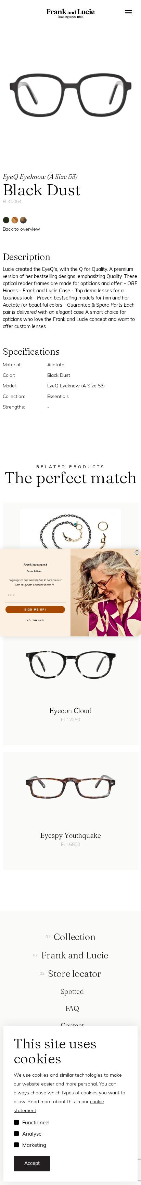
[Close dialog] (137, 553)
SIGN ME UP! (35, 609)
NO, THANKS (35, 620)
